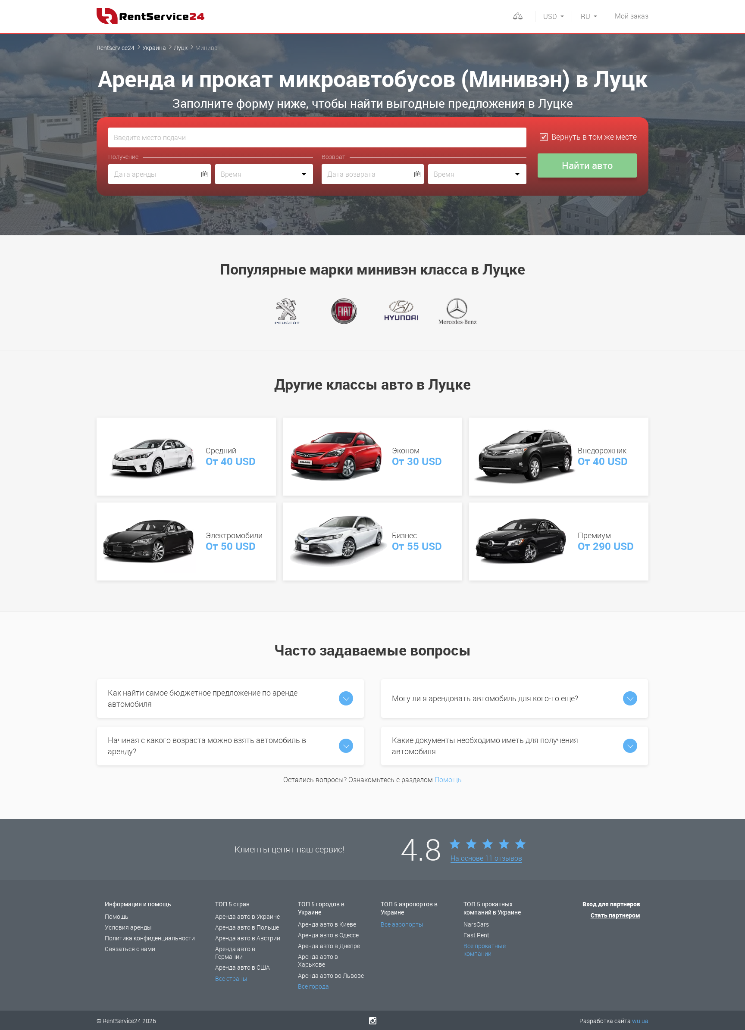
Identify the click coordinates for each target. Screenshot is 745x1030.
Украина (154, 48)
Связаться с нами (130, 949)
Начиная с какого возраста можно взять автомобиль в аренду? (207, 745)
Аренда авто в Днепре (329, 946)
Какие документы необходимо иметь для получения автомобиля (485, 745)
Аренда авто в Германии (235, 953)
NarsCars (476, 924)
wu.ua (640, 1021)
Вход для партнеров (611, 904)
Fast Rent (476, 935)
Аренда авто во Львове (331, 975)
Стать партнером (615, 915)
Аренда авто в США (242, 967)
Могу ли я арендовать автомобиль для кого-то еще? (485, 698)
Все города (313, 986)
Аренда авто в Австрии (247, 938)
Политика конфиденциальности (150, 938)
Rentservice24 (116, 48)
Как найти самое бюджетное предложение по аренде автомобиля (202, 698)
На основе (486, 858)
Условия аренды (128, 927)
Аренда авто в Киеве (327, 924)
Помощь (448, 779)
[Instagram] (372, 1020)
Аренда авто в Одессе (328, 935)
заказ (631, 16)
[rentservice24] (150, 16)
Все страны (231, 978)
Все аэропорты (402, 924)
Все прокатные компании (484, 950)
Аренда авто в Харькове (318, 960)
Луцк (181, 48)
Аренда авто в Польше (247, 927)
